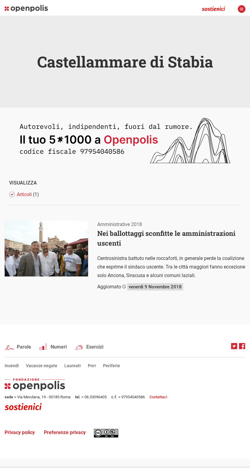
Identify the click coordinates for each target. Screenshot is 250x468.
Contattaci (158, 397)
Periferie (111, 365)
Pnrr (92, 365)
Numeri (59, 347)
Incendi (12, 365)
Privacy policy (20, 432)
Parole (24, 347)
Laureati (72, 365)
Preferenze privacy (65, 432)
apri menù (241, 9)
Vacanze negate (41, 365)
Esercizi (94, 347)
